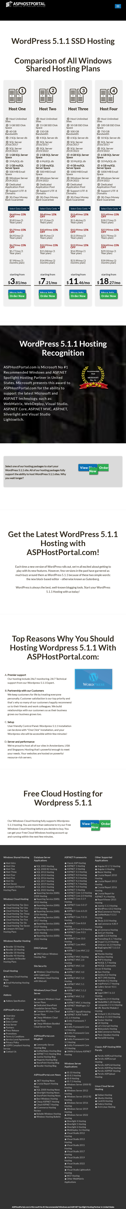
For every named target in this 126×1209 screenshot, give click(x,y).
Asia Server (11, 1024)
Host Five (10, 878)
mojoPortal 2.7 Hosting (108, 983)
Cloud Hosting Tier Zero (17, 905)
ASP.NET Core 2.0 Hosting (79, 895)
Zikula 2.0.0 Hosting (106, 920)
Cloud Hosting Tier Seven (18, 925)
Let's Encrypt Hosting (107, 1026)
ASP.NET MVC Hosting (78, 957)
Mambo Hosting (105, 954)
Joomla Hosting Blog (46, 1057)
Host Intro (11, 863)
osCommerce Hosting (107, 930)
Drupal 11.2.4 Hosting (107, 941)
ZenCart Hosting (105, 932)
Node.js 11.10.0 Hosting (108, 1017)
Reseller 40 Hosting (15, 955)
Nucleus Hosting (105, 957)
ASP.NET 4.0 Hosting (77, 875)
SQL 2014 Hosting (45, 875)
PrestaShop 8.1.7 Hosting (109, 939)
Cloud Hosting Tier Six (16, 922)
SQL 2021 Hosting (45, 887)
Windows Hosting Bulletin (48, 1116)
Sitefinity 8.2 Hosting (107, 980)
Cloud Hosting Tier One (17, 908)
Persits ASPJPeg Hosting (109, 1068)
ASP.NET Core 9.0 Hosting (79, 929)
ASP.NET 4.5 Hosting (77, 878)
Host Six (10, 881)
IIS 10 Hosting (73, 1072)
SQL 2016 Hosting (45, 878)
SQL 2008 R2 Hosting (46, 869)
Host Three (11, 872)
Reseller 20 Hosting (15, 949)
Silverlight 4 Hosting (76, 1121)
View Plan (88, 467)
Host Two (10, 869)
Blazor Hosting (104, 872)
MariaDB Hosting (105, 1038)
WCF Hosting (73, 1175)
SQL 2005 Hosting (45, 866)
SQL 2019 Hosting (45, 884)
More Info (17, 292)
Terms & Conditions (15, 1036)
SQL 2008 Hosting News (48, 1089)
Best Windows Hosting (47, 1098)
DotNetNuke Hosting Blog (48, 1051)
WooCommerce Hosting (108, 911)
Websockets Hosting (107, 1029)
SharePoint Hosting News (48, 1095)
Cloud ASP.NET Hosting (47, 1104)
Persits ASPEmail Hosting (109, 1056)
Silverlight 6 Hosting (76, 1127)
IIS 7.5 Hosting (74, 1081)
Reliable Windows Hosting (48, 1113)
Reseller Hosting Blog (46, 1066)
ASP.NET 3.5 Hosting (77, 872)
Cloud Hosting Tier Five (17, 919)
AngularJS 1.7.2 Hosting (108, 866)
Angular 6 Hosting (106, 869)
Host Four (10, 875)
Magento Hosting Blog (46, 1059)
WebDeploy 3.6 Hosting (78, 1130)
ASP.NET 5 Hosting (76, 890)
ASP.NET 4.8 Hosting (77, 886)
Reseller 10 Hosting (15, 946)
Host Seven (11, 884)
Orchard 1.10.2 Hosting (108, 1014)
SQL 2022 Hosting (45, 890)
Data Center (12, 1021)
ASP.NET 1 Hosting (76, 866)
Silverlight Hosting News (48, 1092)
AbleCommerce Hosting (108, 1031)
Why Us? (10, 1018)
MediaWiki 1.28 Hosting (108, 1002)
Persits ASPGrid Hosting (108, 1065)
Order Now (17, 296)
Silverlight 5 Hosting (76, 1124)
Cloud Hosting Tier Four (17, 916)
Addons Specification (15, 1001)
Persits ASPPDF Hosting (108, 1071)
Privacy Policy (12, 1042)
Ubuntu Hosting (104, 1098)
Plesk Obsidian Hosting (108, 1035)
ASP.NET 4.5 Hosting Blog (48, 1054)
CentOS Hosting (105, 1101)
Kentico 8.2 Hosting (106, 975)
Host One (10, 866)
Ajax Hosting (103, 972)
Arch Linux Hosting (106, 1107)
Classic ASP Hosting (76, 863)
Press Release (12, 1030)
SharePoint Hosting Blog (47, 1062)
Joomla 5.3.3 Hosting (107, 905)
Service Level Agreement (18, 1039)
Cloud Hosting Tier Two (17, 911)
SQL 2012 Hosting (45, 872)
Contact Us (11, 1051)
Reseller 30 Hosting (15, 952)
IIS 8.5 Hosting (74, 1075)
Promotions (11, 1033)
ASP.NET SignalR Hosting (79, 1011)
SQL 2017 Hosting (45, 881)
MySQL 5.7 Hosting (106, 962)
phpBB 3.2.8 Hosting (107, 935)
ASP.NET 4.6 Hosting (77, 881)
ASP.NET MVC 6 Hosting (78, 1002)
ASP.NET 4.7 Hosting (77, 884)
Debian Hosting (104, 1095)
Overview (10, 1015)
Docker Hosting (104, 1020)
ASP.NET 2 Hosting (76, 869)
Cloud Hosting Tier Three (18, 913)
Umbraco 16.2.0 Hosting (109, 944)
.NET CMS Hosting (106, 977)
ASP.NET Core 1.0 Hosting (79, 893)
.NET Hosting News (45, 1080)
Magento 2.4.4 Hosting (108, 999)
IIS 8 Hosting (73, 1078)
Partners (10, 1027)
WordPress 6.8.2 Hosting (109, 908)
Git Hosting (102, 1023)
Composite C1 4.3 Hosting (109, 1005)
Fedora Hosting (104, 1104)
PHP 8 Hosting (104, 959)
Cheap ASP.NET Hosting (47, 1101)
